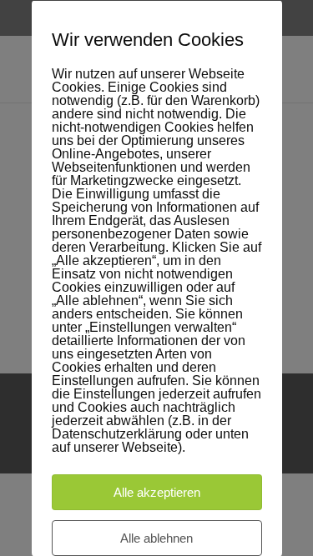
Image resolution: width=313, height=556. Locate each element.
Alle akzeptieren (157, 491)
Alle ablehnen (156, 537)
